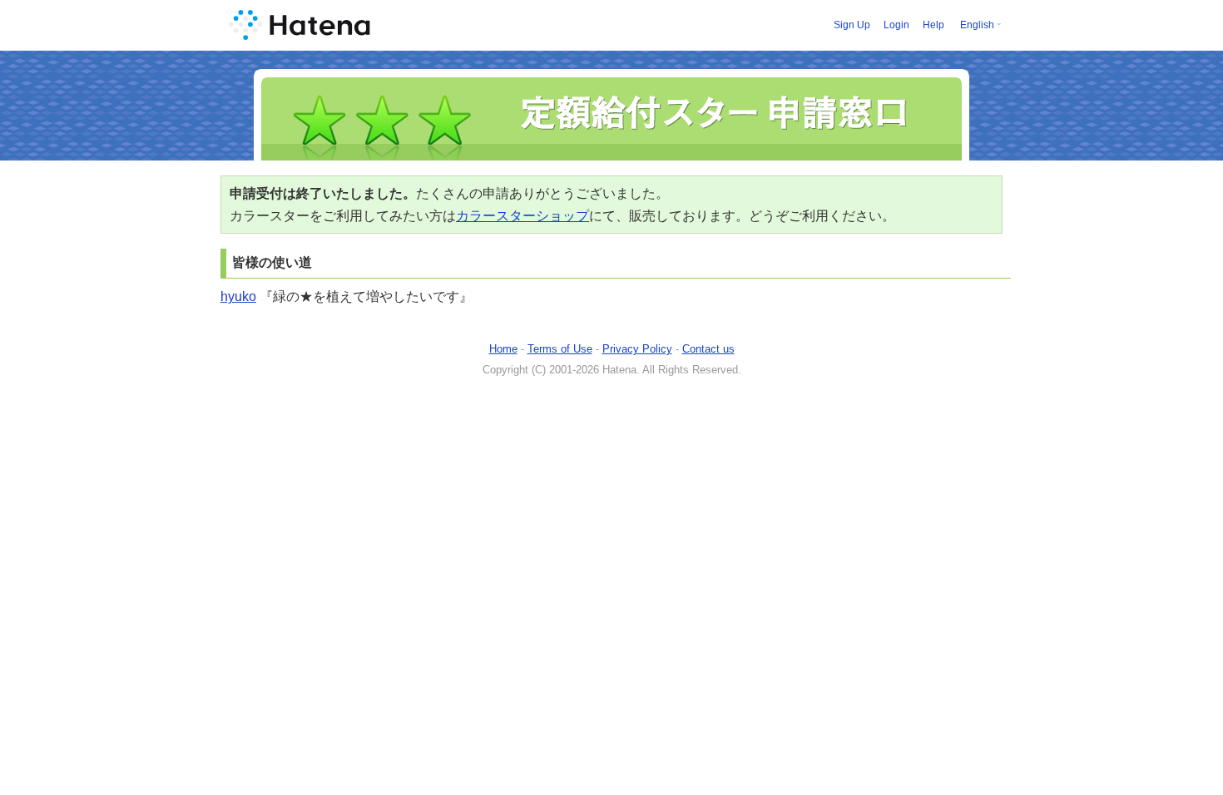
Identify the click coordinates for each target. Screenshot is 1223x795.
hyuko (238, 296)
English (977, 25)
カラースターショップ (522, 216)
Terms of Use (559, 349)
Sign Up (852, 25)
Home (503, 349)
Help (933, 25)
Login (896, 25)
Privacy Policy (637, 349)
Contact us (708, 349)
